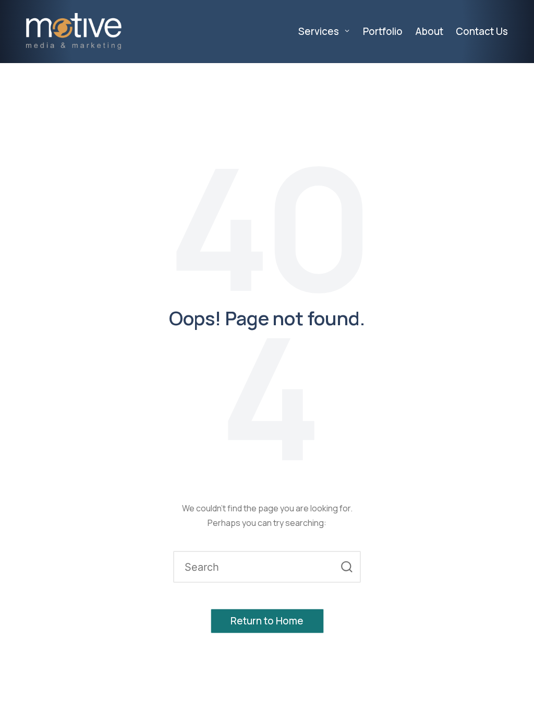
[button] (346, 567)
